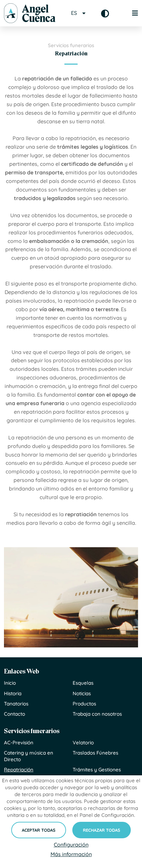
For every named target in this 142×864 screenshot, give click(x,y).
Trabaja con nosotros (97, 714)
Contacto (14, 714)
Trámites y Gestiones (97, 769)
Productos (84, 703)
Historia (12, 693)
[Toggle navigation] (131, 13)
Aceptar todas (38, 830)
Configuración (71, 845)
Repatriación (18, 769)
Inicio (10, 683)
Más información (71, 854)
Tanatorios (16, 703)
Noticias (82, 693)
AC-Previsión (18, 742)
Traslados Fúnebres (95, 753)
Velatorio (83, 742)
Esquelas (83, 683)
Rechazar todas (101, 830)
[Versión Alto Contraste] (105, 13)
